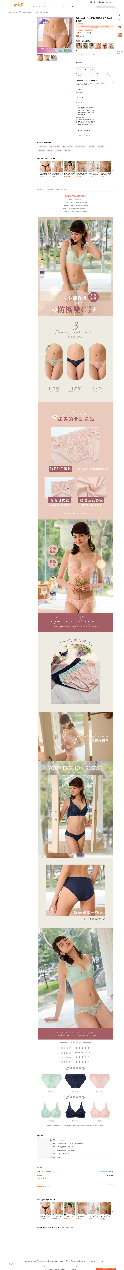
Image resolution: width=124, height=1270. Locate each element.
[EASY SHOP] (18, 5)
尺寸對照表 (79, 62)
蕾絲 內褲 (91, 146)
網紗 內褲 (50, 150)
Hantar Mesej (73, 1267)
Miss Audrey (79, 92)
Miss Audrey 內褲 (54, 146)
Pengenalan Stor (48, 1267)
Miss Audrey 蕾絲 (67, 146)
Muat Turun (109, 74)
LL (88, 54)
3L (93, 54)
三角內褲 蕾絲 (42, 146)
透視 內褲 (41, 150)
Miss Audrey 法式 (80, 146)
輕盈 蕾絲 (67, 150)
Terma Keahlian (74, 1269)
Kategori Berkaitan (44, 142)
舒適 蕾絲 (58, 150)
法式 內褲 (100, 146)
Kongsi (80, 135)
